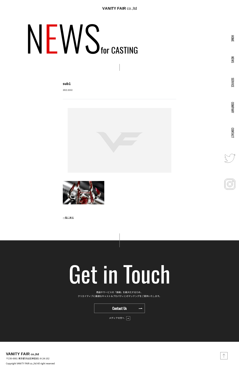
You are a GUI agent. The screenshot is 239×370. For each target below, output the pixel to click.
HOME (233, 38)
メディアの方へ (117, 317)
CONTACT (233, 133)
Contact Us (119, 308)
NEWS (233, 59)
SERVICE (233, 82)
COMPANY (233, 107)
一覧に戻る (68, 217)
